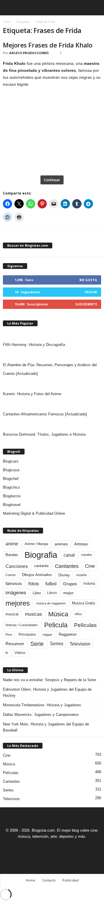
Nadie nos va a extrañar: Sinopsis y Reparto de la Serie (49, 680)
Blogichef (10, 478)
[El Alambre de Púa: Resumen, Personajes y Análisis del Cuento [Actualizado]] (52, 355)
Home (30, 880)
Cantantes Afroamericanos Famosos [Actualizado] (45, 414)
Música (58, 614)
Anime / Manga (36, 544)
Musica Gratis (83, 603)
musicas (33, 614)
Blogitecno (12, 496)
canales (86, 554)
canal (69, 555)
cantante (41, 566)
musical (11, 614)
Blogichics (11, 487)
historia (89, 584)
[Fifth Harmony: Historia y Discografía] (52, 334)
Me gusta (88, 280)
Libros (52, 593)
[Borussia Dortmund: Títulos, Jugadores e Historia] (52, 424)
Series (56, 643)
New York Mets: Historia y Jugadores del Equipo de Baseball (46, 727)
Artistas (81, 544)
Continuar (52, 179)
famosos (13, 583)
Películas (85, 625)
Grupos (70, 583)
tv (6, 652)
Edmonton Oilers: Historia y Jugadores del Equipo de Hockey (47, 692)
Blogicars (10, 461)
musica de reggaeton (51, 603)
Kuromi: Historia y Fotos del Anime (32, 394)
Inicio (6, 22)
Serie (37, 643)
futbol (51, 583)
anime (11, 543)
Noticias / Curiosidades (21, 625)
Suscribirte (86, 304)
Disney (64, 575)
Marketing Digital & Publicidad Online (34, 513)
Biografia (41, 555)
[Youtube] (72, 847)
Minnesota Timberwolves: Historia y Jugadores (42, 705)
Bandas (11, 555)
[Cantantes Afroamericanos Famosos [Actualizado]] (52, 404)
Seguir (91, 292)
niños (78, 614)
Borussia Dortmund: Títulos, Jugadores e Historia (44, 434)
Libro (37, 593)
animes (61, 544)
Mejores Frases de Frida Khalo (47, 45)
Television (80, 643)
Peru (8, 634)
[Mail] (46, 847)
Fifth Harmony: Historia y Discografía (34, 344)
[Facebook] (32, 847)
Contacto (49, 880)
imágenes (15, 592)
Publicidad (70, 880)
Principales (27, 634)
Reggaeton (68, 634)
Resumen (14, 643)
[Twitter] (59, 847)
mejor (68, 593)
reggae (47, 634)
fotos (33, 583)
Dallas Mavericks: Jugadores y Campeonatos (41, 714)
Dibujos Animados (37, 575)
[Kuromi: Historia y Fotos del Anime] (52, 384)
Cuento (10, 575)
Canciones (16, 566)
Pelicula (56, 625)
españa (81, 575)
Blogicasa (11, 470)
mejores (17, 603)
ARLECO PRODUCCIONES (29, 53)
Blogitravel (12, 505)
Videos (19, 653)
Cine (90, 566)
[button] (95, 7)
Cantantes (67, 566)
